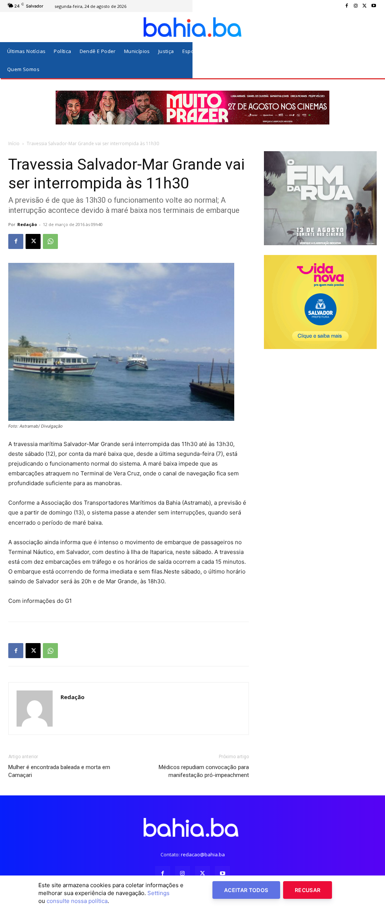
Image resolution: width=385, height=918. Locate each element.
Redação (27, 224)
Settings (158, 893)
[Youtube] (373, 6)
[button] (369, 60)
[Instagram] (355, 6)
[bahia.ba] (192, 27)
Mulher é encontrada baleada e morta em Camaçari (59, 771)
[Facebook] (346, 6)
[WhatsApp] (50, 241)
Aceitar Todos (246, 890)
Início (14, 143)
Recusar (307, 890)
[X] (364, 6)
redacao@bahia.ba (203, 854)
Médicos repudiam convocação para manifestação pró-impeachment (204, 771)
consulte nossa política (77, 900)
